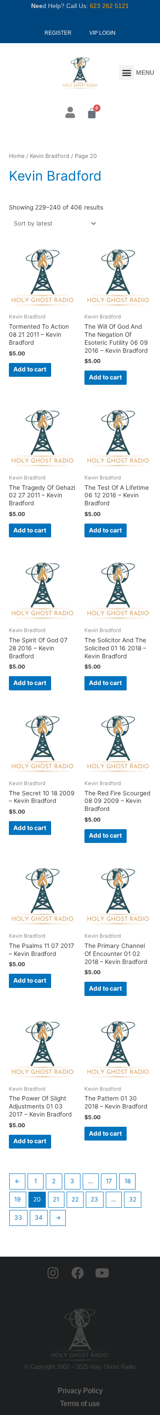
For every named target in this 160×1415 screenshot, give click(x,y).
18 (127, 1181)
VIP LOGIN (102, 33)
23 (94, 1199)
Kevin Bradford (49, 156)
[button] (126, 72)
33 (18, 1217)
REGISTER (58, 33)
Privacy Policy (80, 1391)
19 (17, 1199)
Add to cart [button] (29, 369)
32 (132, 1199)
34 (39, 1217)
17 (109, 1181)
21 (56, 1199)
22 (75, 1199)
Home (16, 156)
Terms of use (80, 1403)
